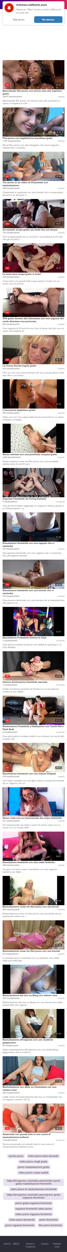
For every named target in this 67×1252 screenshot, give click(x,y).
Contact (44, 1244)
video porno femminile (22, 1219)
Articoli (7, 1244)
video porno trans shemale (43, 1156)
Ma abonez (48, 19)
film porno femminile (50, 1225)
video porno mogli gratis (33, 1161)
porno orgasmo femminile (19, 1225)
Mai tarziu (18, 19)
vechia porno (15, 1156)
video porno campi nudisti (33, 1172)
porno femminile (48, 1219)
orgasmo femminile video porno (33, 1208)
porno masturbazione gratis (33, 1167)
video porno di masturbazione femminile (34, 1189)
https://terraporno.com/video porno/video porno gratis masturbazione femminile (33, 1182)
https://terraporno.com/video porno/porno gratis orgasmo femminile (33, 1196)
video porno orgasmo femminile (33, 1214)
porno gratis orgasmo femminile (33, 1203)
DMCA (16, 1244)
